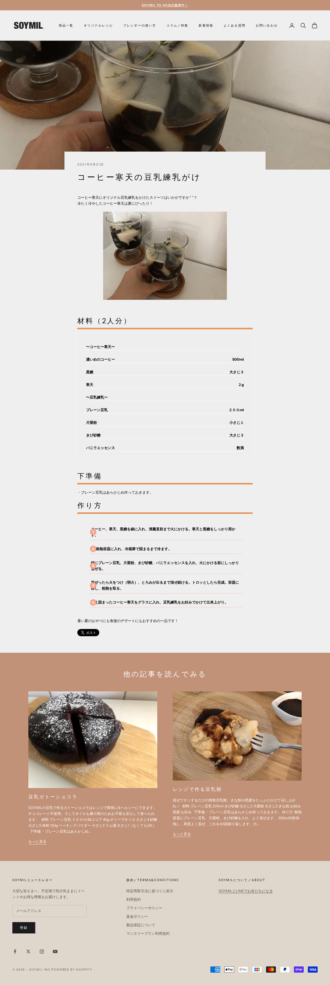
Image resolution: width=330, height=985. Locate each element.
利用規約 (133, 899)
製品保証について (140, 925)
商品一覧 (66, 25)
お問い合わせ (267, 25)
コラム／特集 (177, 25)
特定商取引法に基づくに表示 (149, 891)
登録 (24, 927)
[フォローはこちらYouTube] (55, 951)
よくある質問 (234, 25)
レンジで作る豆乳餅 (197, 789)
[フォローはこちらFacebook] (15, 951)
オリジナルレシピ (98, 25)
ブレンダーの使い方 (139, 25)
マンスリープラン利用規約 (148, 933)
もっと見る (37, 841)
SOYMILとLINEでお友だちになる (246, 891)
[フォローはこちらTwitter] (28, 951)
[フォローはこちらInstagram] (41, 951)
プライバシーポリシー (144, 908)
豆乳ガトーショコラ (53, 796)
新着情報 (206, 25)
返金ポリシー (137, 916)
